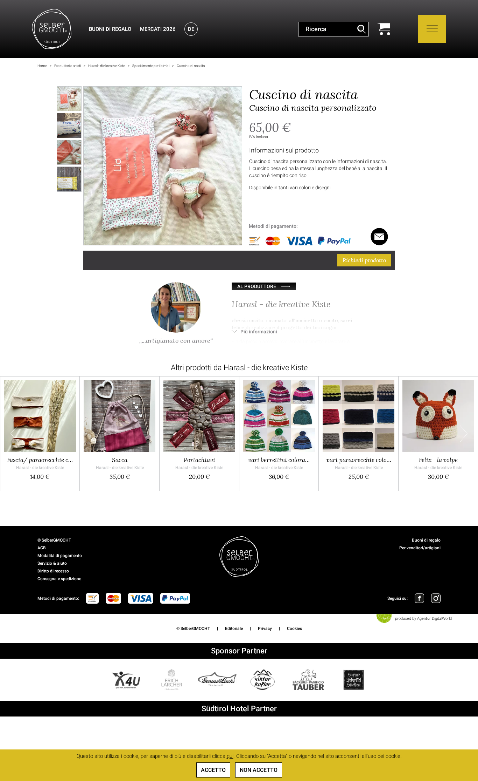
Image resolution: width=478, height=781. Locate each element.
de (191, 29)
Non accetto (258, 770)
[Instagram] (436, 598)
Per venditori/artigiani (420, 547)
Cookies (294, 628)
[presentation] (14, 433)
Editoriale (234, 628)
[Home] (51, 29)
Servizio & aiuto (52, 563)
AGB (41, 547)
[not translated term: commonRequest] (379, 236)
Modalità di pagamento (59, 555)
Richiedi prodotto (364, 260)
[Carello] (384, 29)
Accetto (213, 770)
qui (230, 756)
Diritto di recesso (53, 571)
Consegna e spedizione (59, 578)
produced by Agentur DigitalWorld (423, 618)
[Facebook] (419, 598)
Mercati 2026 (158, 29)
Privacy (265, 628)
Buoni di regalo (110, 29)
